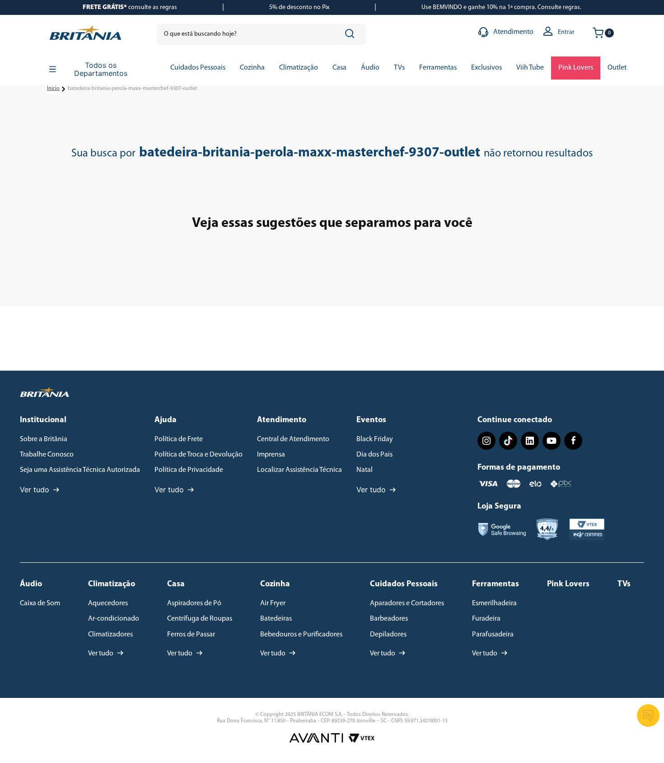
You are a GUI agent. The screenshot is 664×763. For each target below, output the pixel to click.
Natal (364, 470)
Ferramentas (495, 584)
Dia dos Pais (374, 454)
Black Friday (374, 439)
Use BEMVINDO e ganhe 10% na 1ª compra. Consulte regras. (501, 7)
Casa (176, 584)
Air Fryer (272, 603)
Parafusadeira (493, 634)
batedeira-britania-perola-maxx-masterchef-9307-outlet (132, 88)
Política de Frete (178, 439)
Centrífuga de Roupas (199, 618)
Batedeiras (276, 618)
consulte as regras (130, 7)
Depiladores (388, 634)
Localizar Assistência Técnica (299, 470)
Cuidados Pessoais (404, 584)
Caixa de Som (40, 603)
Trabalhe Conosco (47, 454)
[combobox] (261, 34)
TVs (624, 584)
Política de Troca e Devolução (198, 454)
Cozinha (275, 584)
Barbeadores (389, 618)
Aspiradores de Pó (194, 603)
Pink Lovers (568, 584)
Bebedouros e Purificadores (301, 634)
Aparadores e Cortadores (407, 603)
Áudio (31, 584)
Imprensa (271, 454)
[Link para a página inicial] (53, 89)
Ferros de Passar (191, 634)
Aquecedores (108, 603)
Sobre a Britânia (43, 439)
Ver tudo (34, 489)
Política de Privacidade (188, 470)
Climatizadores (110, 634)
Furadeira (486, 618)
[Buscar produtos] (351, 34)
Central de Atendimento (293, 439)
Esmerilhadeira (494, 603)
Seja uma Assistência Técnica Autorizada (80, 470)
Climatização (111, 584)
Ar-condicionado (113, 618)
